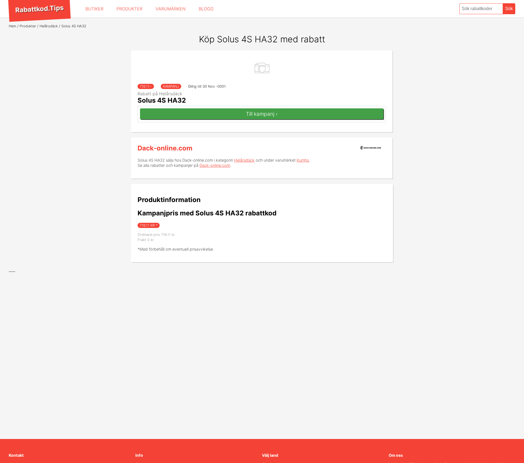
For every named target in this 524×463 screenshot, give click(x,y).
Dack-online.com (165, 148)
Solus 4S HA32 (162, 100)
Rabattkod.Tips (39, 9)
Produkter (129, 8)
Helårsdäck (244, 160)
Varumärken (171, 8)
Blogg (206, 8)
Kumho (303, 160)
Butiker (94, 8)
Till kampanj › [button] (262, 114)
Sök (509, 8)
